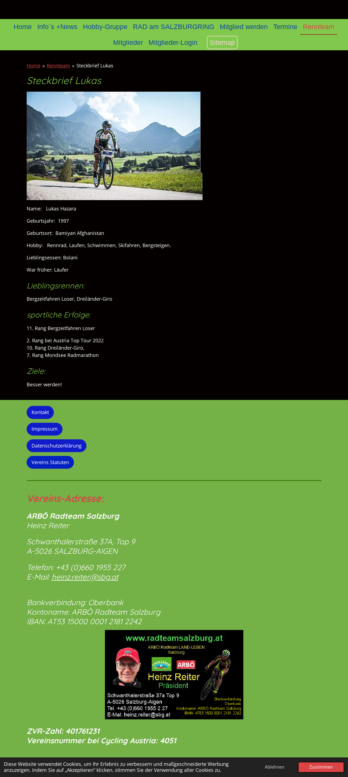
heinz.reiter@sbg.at (85, 577)
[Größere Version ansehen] (174, 674)
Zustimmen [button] (321, 767)
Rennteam (58, 65)
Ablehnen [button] (274, 767)
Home (34, 65)
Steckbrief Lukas (94, 65)
